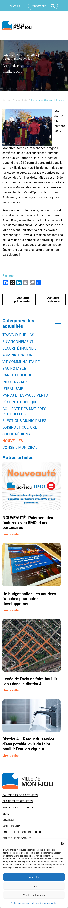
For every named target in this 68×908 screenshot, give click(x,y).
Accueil (6, 100)
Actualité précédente (22, 299)
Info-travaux (15, 382)
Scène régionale (18, 434)
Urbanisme (12, 389)
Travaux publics (18, 335)
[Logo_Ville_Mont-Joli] (29, 774)
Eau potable (14, 368)
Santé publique (17, 375)
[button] (63, 843)
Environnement (18, 342)
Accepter (34, 877)
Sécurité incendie (19, 348)
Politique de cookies (20, 903)
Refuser (34, 886)
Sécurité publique (19, 402)
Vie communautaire (21, 362)
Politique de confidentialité (43, 903)
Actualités (21, 100)
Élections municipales (24, 421)
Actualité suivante (53, 299)
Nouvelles (25, 58)
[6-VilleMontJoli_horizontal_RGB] (17, 22)
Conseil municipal (20, 447)
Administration (17, 355)
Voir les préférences (34, 895)
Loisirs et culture (19, 427)
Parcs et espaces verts (25, 395)
